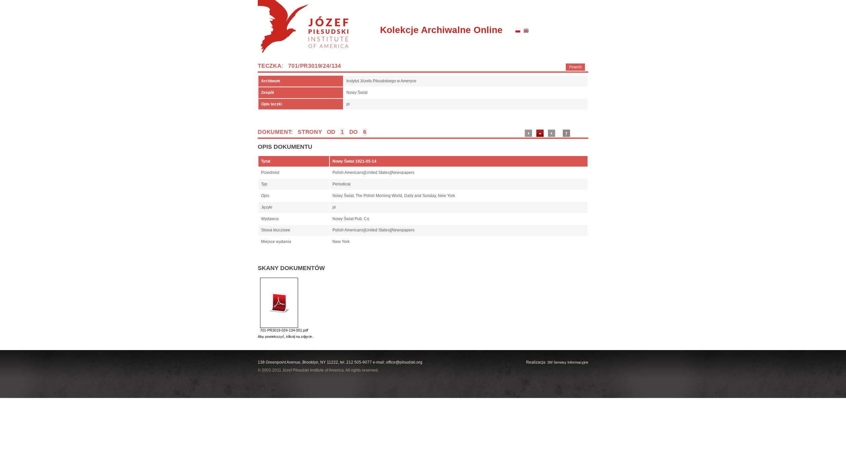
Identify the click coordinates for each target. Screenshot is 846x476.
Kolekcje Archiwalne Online (441, 30)
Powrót (575, 67)
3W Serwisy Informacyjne (567, 362)
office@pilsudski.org (404, 362)
